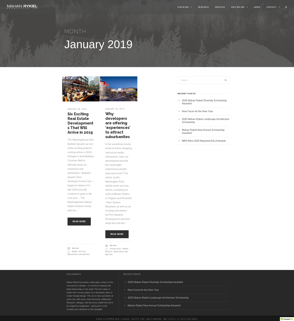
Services (220, 7)
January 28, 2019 (77, 109)
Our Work (183, 7)
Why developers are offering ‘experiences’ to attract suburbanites (117, 125)
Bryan (75, 248)
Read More (79, 221)
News (257, 7)
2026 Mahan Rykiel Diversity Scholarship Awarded (155, 282)
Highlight (115, 249)
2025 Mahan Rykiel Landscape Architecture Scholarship (158, 297)
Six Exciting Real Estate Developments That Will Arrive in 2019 (80, 123)
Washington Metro (79, 254)
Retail (82, 251)
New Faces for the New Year (197, 111)
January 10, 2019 (114, 109)
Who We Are (238, 7)
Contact (271, 7)
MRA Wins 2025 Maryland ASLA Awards (204, 140)
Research (203, 7)
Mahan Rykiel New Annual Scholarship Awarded (154, 305)
